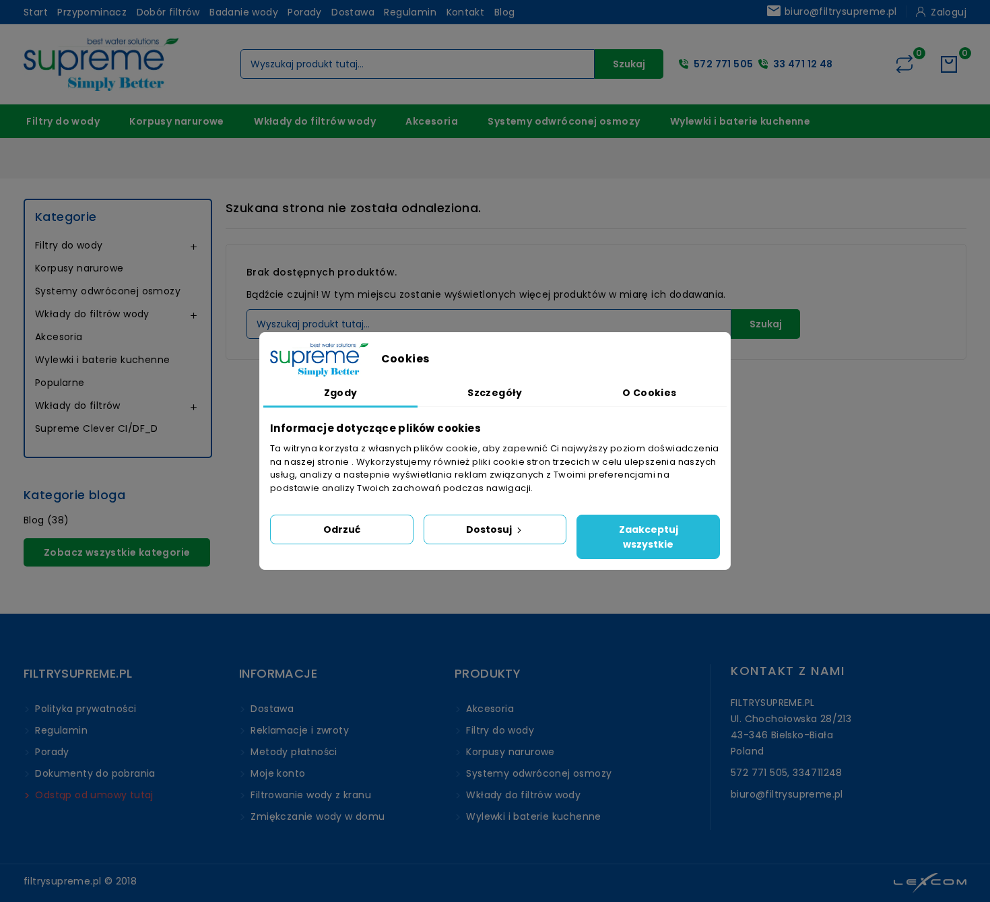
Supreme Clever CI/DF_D (96, 428)
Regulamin (410, 12)
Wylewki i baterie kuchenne (740, 121)
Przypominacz (92, 12)
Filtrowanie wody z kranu (309, 795)
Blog (504, 12)
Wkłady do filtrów (78, 405)
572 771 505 (723, 64)
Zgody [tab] (341, 392)
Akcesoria (431, 121)
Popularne (60, 382)
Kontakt (466, 12)
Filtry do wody (63, 121)
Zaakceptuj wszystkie (648, 537)
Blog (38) (46, 520)
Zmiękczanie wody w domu (316, 816)
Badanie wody (243, 12)
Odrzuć (341, 529)
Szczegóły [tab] (495, 392)
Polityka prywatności (84, 708)
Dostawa (352, 12)
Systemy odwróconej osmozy (564, 121)
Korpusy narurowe (176, 121)
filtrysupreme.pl (62, 881)
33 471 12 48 (803, 64)
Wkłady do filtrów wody (315, 121)
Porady (304, 12)
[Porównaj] (904, 64)
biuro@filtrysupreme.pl (831, 11)
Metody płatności (292, 752)
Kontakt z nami (788, 670)
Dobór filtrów (168, 12)
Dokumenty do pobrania (94, 773)
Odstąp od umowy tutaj (93, 795)
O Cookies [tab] (649, 392)
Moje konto (276, 773)
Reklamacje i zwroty (298, 730)
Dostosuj (490, 529)
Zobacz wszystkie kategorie (117, 552)
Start (36, 12)
